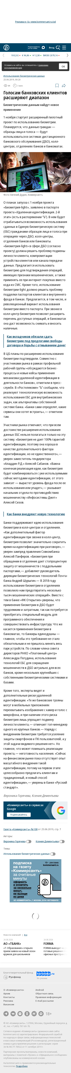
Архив (6, 993)
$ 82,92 (15, 55)
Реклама (8, 1000)
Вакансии (8, 1004)
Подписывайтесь (18, 814)
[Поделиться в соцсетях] (64, 85)
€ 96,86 (25, 55)
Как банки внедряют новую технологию (36, 514)
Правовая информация (49, 997)
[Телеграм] (6, 1013)
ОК (63, 66)
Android (40, 989)
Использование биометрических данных (24, 75)
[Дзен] (20, 1013)
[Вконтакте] (13, 1013)
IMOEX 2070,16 (50, 55)
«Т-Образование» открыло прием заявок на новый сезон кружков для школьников (19, 951)
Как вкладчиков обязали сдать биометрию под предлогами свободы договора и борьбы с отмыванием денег (36, 340)
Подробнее (22, 1066)
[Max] (41, 1013)
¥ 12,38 (36, 55)
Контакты (9, 997)
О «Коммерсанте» (13, 989)
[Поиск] (58, 47)
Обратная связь (44, 993)
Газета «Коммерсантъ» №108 (20, 829)
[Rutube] (34, 1013)
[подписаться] (29, 841)
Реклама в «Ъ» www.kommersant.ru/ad (35, 21)
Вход (51, 47)
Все (25, 935)
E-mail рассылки (45, 1000)
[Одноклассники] (27, 1013)
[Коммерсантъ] (6, 47)
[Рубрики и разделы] (64, 47)
